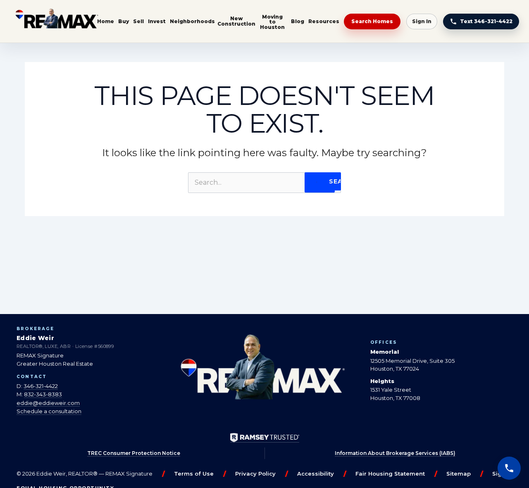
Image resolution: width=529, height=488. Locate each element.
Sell (138, 21)
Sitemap (458, 473)
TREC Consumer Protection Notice (133, 453)
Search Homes (372, 21)
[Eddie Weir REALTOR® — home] (56, 21)
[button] (509, 468)
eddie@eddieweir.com (48, 403)
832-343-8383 (43, 394)
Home (105, 21)
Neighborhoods (192, 21)
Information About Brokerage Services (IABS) (395, 453)
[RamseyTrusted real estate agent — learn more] (264, 438)
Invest (157, 21)
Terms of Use (194, 473)
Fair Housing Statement (390, 473)
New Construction (236, 21)
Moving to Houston (272, 22)
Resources (323, 21)
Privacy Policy (255, 473)
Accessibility (315, 473)
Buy (123, 21)
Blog (297, 21)
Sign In (421, 21)
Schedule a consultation (49, 411)
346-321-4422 (41, 386)
